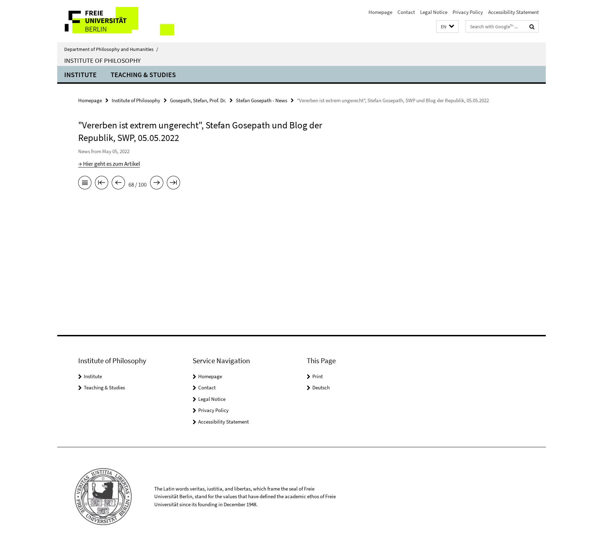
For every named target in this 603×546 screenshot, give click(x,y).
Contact (406, 12)
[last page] (173, 184)
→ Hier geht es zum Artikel (109, 163)
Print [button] (317, 376)
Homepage (380, 12)
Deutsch (321, 387)
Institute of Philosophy (102, 60)
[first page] (101, 184)
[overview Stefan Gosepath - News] (84, 184)
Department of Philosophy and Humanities (111, 49)
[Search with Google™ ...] (532, 26)
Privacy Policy (468, 12)
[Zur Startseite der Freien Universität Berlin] (115, 21)
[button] (447, 26)
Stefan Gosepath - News (261, 100)
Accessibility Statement (513, 12)
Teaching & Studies (143, 74)
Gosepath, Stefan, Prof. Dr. (198, 100)
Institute (80, 74)
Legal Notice (433, 12)
